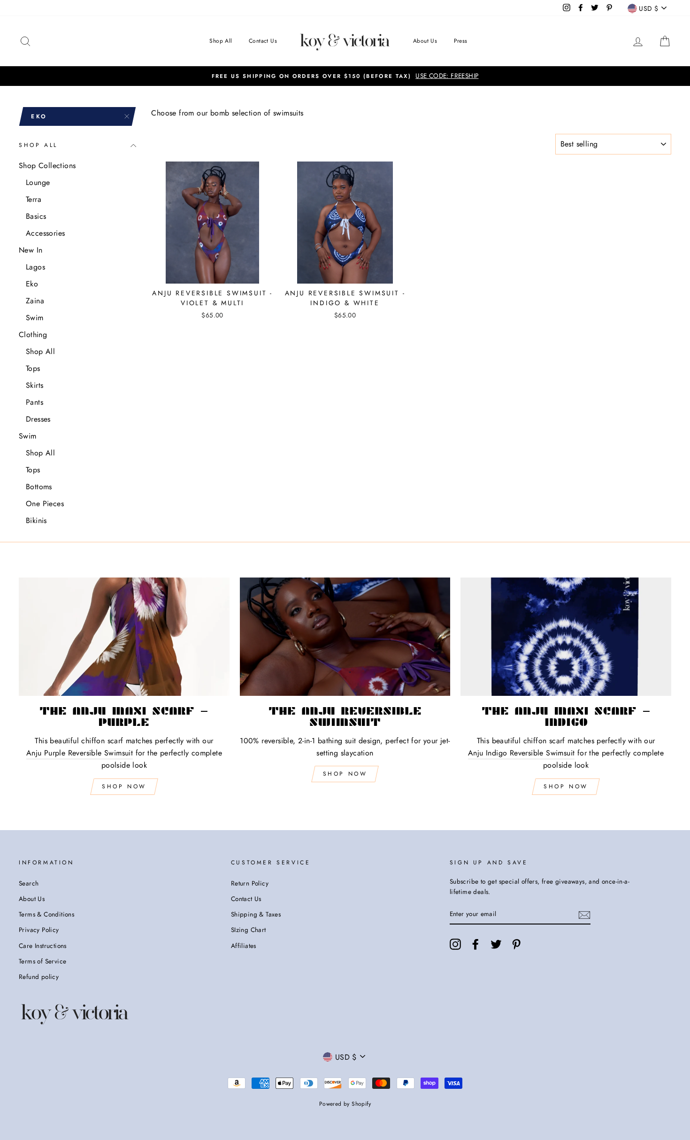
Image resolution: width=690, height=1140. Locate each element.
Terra (33, 199)
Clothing (33, 334)
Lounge (38, 182)
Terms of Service (42, 961)
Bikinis (36, 520)
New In (30, 250)
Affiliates (243, 945)
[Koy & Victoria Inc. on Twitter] (496, 944)
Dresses (38, 419)
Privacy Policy (39, 929)
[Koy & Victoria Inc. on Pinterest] (516, 944)
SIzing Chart (248, 929)
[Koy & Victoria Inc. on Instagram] (455, 944)
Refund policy (39, 976)
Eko (32, 283)
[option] (345, 76)
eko (39, 116)
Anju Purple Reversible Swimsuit (79, 752)
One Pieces (45, 503)
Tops (33, 368)
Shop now (345, 774)
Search (28, 883)
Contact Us (263, 41)
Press (461, 41)
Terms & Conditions (46, 914)
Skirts (34, 385)
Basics (36, 216)
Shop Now (124, 786)
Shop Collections (47, 165)
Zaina (35, 300)
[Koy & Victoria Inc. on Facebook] (475, 944)
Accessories (45, 233)
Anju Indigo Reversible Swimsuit (521, 752)
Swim (35, 317)
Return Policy (249, 883)
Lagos (35, 267)
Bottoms (39, 486)
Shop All (220, 41)
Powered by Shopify (345, 1104)
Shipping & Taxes (256, 914)
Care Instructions (43, 945)
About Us (425, 41)
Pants (34, 402)
